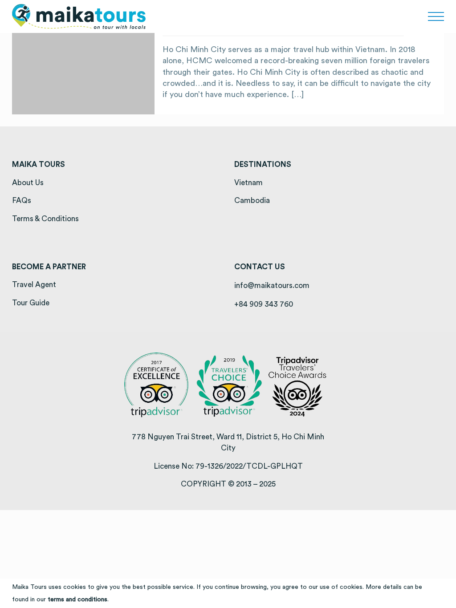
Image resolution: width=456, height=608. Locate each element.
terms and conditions (77, 599)
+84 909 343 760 (263, 304)
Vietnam (248, 182)
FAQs (21, 200)
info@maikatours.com (271, 285)
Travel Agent (34, 284)
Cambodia (252, 200)
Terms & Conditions (45, 219)
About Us (28, 182)
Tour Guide (30, 303)
